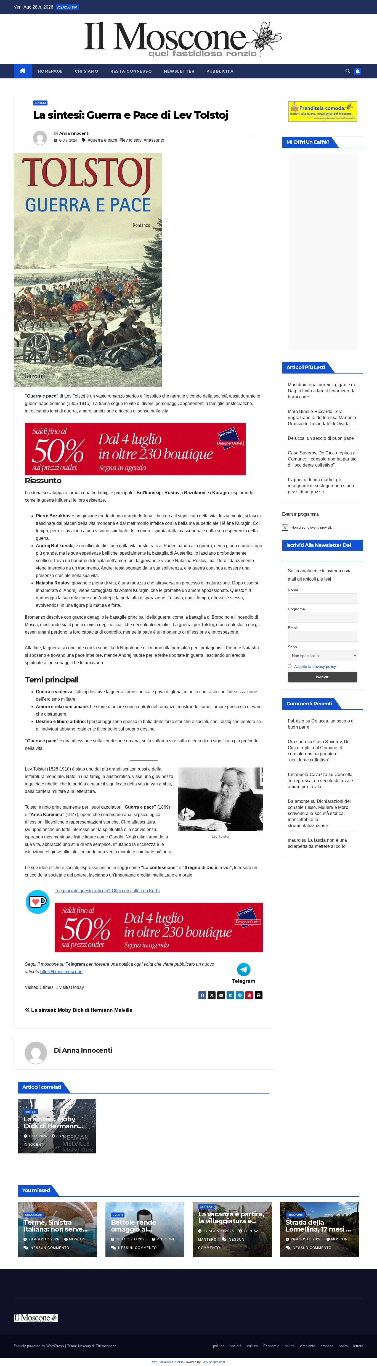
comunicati (33, 1214)
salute (289, 1346)
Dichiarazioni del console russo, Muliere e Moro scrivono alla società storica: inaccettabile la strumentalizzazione (319, 813)
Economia (271, 1346)
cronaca (327, 1346)
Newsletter (179, 71)
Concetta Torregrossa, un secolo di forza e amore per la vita (320, 780)
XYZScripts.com (214, 1362)
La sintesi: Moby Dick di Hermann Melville (81, 1010)
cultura (252, 1346)
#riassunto (154, 140)
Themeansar (105, 1346)
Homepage (50, 71)
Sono (292, 647)
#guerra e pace (102, 140)
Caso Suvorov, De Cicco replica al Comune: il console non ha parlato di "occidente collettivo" (322, 459)
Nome (293, 590)
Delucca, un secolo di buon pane (321, 438)
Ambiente (307, 1346)
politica (218, 1346)
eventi (118, 1214)
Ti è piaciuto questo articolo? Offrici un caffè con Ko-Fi (107, 890)
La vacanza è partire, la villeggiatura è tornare (231, 1221)
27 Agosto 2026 (219, 1231)
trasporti (295, 1214)
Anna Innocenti (74, 133)
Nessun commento (50, 1248)
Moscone (78, 1239)
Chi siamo (87, 71)
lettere (206, 1206)
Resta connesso (131, 71)
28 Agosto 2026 (44, 1239)
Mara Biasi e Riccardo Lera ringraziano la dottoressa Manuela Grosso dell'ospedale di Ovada (322, 417)
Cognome (296, 609)
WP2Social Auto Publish (168, 1362)
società (235, 1346)
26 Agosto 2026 (307, 1239)
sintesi (40, 102)
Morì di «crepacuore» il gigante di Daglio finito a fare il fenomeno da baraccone (321, 390)
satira (343, 1346)
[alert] (322, 527)
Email (293, 628)
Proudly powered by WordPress (39, 1346)
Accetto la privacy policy (315, 666)
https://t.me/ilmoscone (61, 971)
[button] (348, 71)
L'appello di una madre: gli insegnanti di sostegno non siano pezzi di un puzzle (321, 485)
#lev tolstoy (131, 140)
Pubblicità (219, 71)
